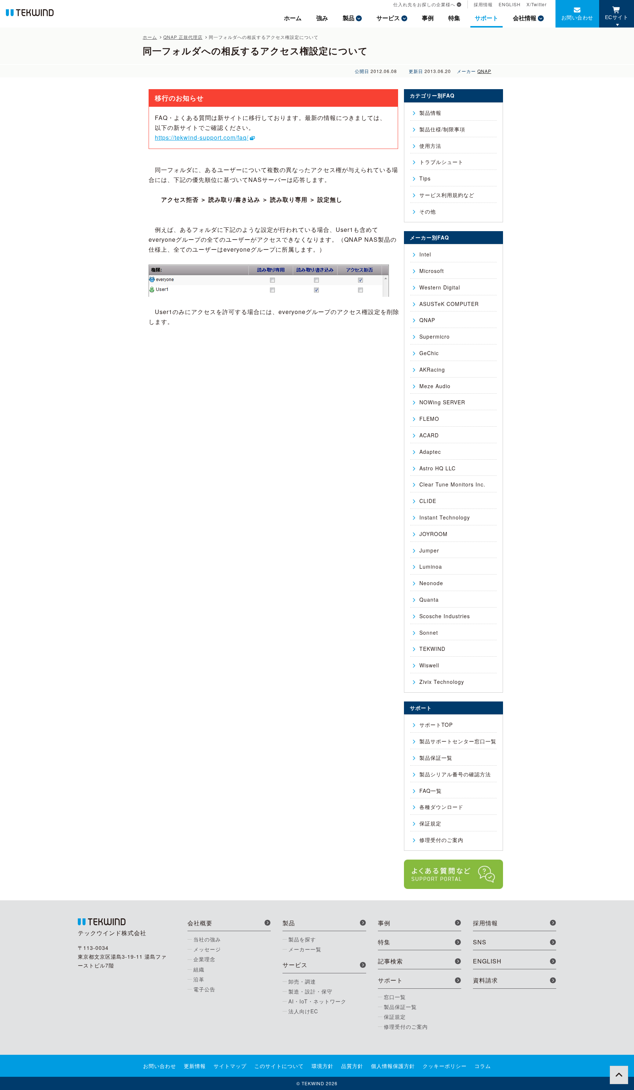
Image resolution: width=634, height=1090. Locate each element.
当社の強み (207, 939)
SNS (480, 942)
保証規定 (430, 823)
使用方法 (430, 145)
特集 (454, 18)
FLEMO (429, 418)
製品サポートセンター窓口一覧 (457, 741)
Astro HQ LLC (437, 468)
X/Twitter (536, 4)
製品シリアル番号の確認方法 (455, 774)
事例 (428, 18)
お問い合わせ (577, 17)
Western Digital (439, 287)
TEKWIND (432, 648)
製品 (348, 18)
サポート (486, 18)
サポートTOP (436, 724)
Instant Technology (444, 517)
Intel (425, 254)
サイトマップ (230, 1065)
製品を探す (302, 939)
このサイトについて (279, 1065)
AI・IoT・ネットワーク (317, 1001)
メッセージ (207, 949)
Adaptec (430, 451)
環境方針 (322, 1065)
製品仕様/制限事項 (442, 129)
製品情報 (430, 112)
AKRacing (432, 369)
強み (322, 18)
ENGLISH (510, 4)
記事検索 (390, 961)
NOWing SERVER (442, 402)
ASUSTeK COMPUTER (449, 303)
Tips (425, 178)
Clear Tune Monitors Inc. (452, 484)
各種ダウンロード (441, 806)
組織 (198, 969)
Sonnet (428, 632)
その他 (427, 211)
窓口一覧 (395, 996)
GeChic (429, 353)
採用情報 (483, 4)
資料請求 (485, 980)
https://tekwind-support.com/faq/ (201, 137)
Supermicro (434, 336)
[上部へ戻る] (619, 1075)
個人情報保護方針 (393, 1065)
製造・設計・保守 (310, 991)
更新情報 (195, 1065)
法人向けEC (303, 1011)
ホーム (293, 18)
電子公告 (204, 989)
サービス (388, 18)
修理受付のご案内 (441, 839)
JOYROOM (433, 533)
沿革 (198, 979)
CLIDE (427, 500)
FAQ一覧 (430, 790)
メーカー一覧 (304, 949)
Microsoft (431, 270)
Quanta (429, 599)
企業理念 (204, 959)
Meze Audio (435, 386)
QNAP (484, 71)
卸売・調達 (302, 981)
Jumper (429, 550)
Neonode (431, 583)
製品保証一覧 (435, 757)
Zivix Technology (441, 681)
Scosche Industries (444, 616)
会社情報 (524, 18)
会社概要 (199, 923)
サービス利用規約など (446, 194)
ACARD (429, 435)
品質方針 (352, 1065)
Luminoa (430, 566)
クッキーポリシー (445, 1065)
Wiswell (429, 665)
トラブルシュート (441, 161)
